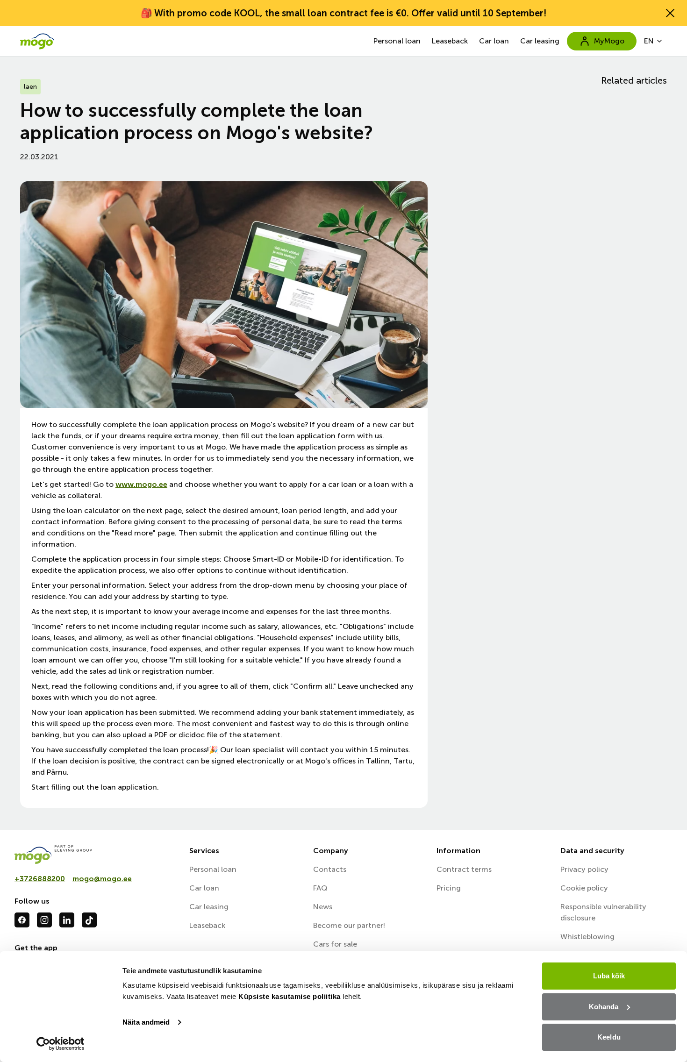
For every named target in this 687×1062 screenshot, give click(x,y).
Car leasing (539, 40)
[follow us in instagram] (44, 919)
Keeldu (609, 1037)
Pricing (449, 888)
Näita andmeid (146, 1022)
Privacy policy (584, 869)
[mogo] (96, 854)
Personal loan (397, 40)
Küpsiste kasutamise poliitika (289, 996)
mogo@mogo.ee (102, 878)
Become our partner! (349, 925)
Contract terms (464, 869)
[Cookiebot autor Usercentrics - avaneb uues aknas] (60, 1044)
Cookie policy (584, 888)
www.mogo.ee (141, 484)
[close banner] (670, 13)
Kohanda (604, 1007)
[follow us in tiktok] (89, 919)
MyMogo (609, 40)
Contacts (329, 869)
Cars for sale (335, 944)
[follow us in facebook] (21, 919)
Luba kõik (609, 976)
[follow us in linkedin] (66, 919)
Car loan (494, 40)
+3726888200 (39, 878)
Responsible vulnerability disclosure (603, 912)
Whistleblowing (587, 936)
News (322, 906)
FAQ (320, 888)
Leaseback (450, 40)
